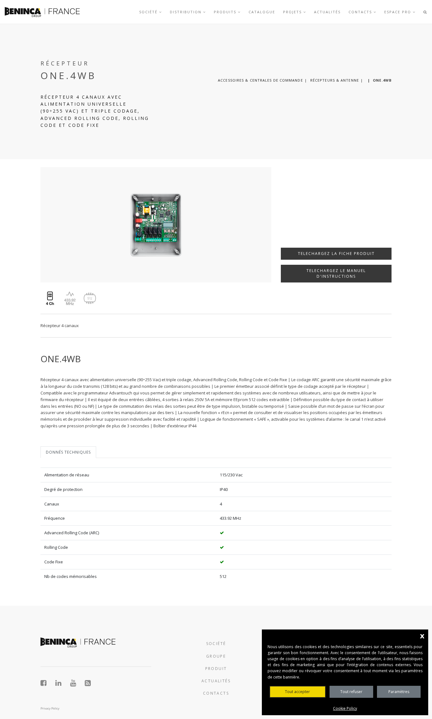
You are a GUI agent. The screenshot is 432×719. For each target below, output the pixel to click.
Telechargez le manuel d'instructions (336, 273)
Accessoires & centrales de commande (260, 80)
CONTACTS (216, 693)
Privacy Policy (49, 708)
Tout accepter (297, 691)
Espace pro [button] (398, 11)
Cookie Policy (345, 708)
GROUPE (216, 656)
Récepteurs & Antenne (334, 80)
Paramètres (398, 691)
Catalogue (262, 11)
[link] (42, 12)
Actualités (327, 11)
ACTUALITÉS (216, 681)
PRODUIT (216, 668)
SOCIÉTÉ (216, 643)
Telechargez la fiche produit (336, 253)
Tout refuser (351, 691)
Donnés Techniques (68, 452)
